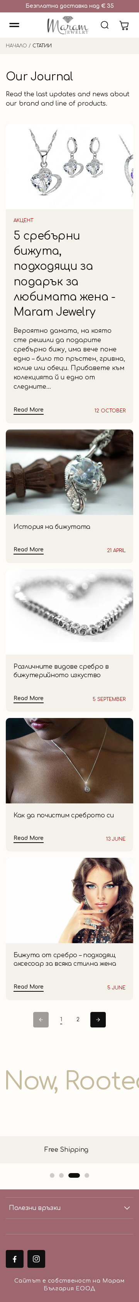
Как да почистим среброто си (64, 815)
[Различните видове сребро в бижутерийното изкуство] (69, 612)
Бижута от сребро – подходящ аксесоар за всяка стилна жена (65, 959)
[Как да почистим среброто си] (69, 760)
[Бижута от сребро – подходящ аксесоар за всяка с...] (69, 900)
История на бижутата (52, 526)
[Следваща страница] (98, 1019)
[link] (61, 1020)
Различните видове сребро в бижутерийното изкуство (61, 671)
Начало (16, 46)
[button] (14, 25)
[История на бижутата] (69, 472)
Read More (29, 410)
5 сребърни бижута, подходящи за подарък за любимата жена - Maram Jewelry (64, 274)
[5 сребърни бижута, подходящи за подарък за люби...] (69, 166)
